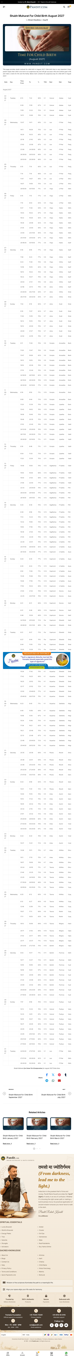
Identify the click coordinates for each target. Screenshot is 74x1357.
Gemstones (43, 1237)
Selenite (4, 1240)
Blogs (3, 1258)
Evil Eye (41, 1233)
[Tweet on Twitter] (53, 1074)
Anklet (41, 1227)
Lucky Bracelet (7, 1227)
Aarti (40, 1258)
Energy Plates (6, 1233)
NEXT (64, 1089)
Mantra (41, 1272)
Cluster (41, 1230)
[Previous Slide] (2, 2)
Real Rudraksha (44, 1243)
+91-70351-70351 (36, 1315)
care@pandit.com (36, 1325)
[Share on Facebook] (46, 1074)
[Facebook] (52, 1325)
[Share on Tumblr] (65, 1074)
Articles (41, 1255)
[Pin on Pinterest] (59, 1074)
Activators (5, 1247)
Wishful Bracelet (7, 1230)
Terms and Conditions (9, 1272)
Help (3, 1265)
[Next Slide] (72, 2)
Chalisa (41, 1262)
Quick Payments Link (9, 1275)
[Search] (64, 7)
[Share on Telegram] (46, 1080)
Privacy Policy (6, 1268)
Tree (3, 1237)
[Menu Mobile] (5, 7)
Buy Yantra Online (45, 1247)
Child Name (43, 1265)
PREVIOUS (11, 1089)
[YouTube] (66, 1325)
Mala (40, 1240)
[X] (56, 1325)
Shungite (5, 1243)
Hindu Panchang (44, 1268)
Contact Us (5, 1262)
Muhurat (42, 1275)
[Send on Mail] (59, 1080)
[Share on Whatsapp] (53, 1080)
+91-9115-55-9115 (59, 1315)
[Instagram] (61, 1325)
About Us (5, 1255)
